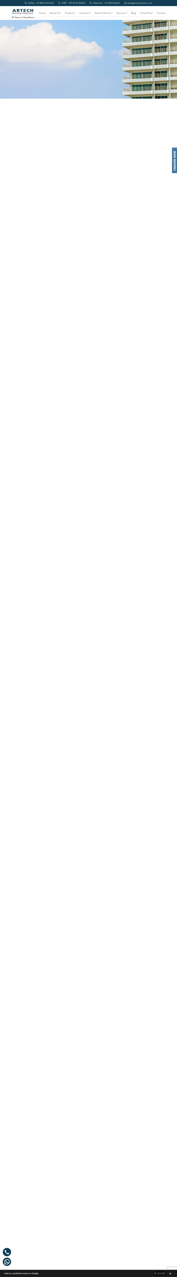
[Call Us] (7, 1252)
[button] (88, 1273)
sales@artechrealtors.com (139, 3)
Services (121, 13)
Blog (133, 13)
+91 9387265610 (112, 3)
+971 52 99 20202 (76, 3)
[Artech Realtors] (22, 12)
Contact (161, 13)
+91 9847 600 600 (45, 3)
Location (84, 13)
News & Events (103, 13)
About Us (54, 13)
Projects (69, 13)
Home (42, 13)
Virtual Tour (146, 13)
